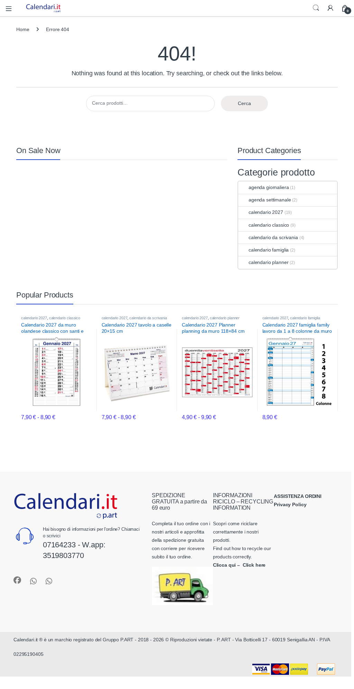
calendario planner (268, 262)
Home (22, 29)
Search (316, 8)
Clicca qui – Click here (239, 565)
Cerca (244, 103)
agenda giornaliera (269, 187)
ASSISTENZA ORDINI (298, 496)
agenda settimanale (270, 199)
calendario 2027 (266, 212)
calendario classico (269, 225)
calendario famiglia (269, 250)
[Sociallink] (17, 580)
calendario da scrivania (273, 237)
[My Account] (330, 8)
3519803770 (63, 555)
